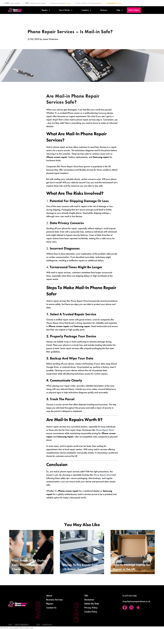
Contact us (114, 3)
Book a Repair (134, 10)
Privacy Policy (91, 607)
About (49, 595)
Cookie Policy (90, 611)
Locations (85, 10)
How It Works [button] (64, 10)
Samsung (102, 112)
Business (104, 10)
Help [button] (118, 10)
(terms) (69, 3)
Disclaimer (89, 599)
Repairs (45, 10)
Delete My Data (91, 603)
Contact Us (51, 607)
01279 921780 (129, 595)
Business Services (54, 599)
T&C (86, 595)
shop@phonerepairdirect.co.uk (136, 601)
